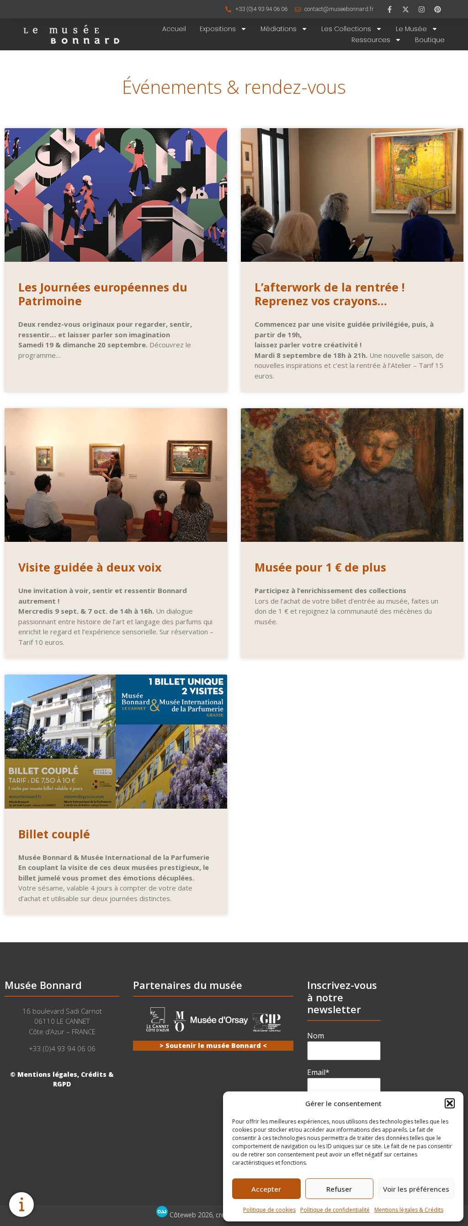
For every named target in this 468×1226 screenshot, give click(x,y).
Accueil (174, 28)
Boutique (430, 39)
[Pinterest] (438, 9)
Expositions (218, 28)
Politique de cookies (269, 1210)
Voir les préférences (416, 1189)
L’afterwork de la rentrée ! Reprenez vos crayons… (329, 293)
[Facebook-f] (390, 9)
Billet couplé (54, 834)
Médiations (279, 28)
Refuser (339, 1189)
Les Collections (346, 28)
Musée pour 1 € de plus (320, 567)
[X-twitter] (406, 9)
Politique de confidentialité (335, 1210)
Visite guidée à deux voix (89, 567)
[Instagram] (422, 9)
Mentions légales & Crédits (408, 1210)
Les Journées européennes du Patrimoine (102, 293)
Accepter (266, 1189)
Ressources (370, 39)
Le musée (411, 28)
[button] (449, 1103)
